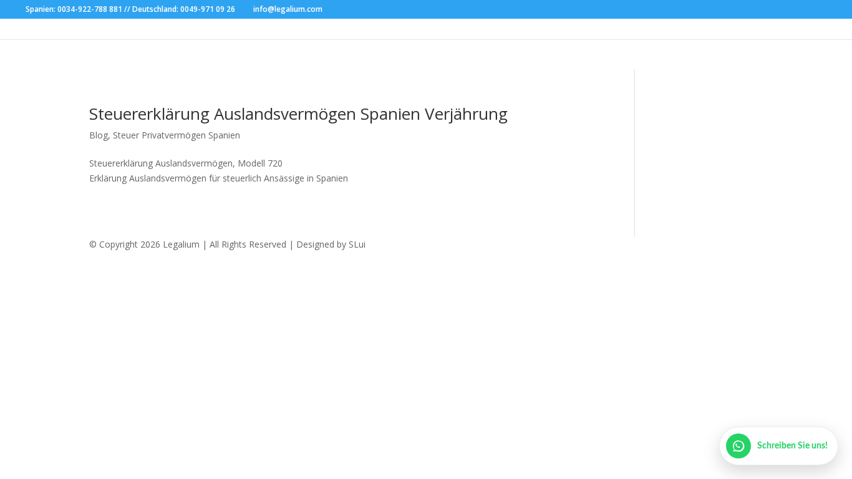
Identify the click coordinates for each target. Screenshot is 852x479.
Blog (98, 135)
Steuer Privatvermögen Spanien (176, 135)
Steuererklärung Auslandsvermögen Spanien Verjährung (298, 113)
